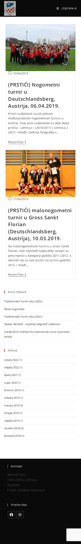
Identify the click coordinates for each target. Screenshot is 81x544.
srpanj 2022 (11, 360)
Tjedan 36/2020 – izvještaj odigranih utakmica (32, 324)
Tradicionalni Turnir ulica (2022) (23, 301)
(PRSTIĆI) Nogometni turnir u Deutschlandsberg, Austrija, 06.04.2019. (34, 95)
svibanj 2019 (11, 398)
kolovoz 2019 (12, 390)
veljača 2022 (11, 367)
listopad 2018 (12, 436)
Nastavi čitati (17, 142)
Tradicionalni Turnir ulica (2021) (23, 316)
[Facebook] (11, 514)
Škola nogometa (14, 309)
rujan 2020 (10, 382)
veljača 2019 (11, 421)
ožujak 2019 (11, 413)
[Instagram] (20, 514)
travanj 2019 (11, 405)
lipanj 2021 (10, 375)
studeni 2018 (12, 428)
